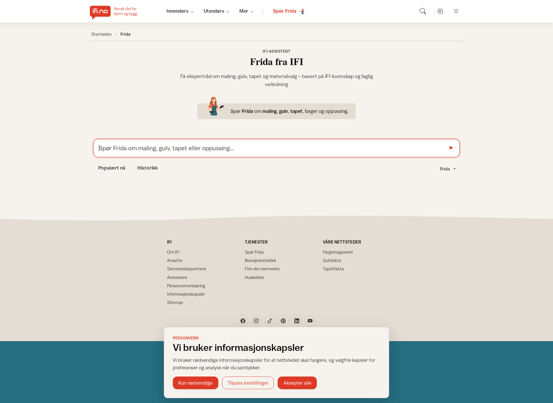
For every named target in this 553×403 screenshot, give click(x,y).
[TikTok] (269, 320)
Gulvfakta (332, 260)
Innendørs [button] (177, 11)
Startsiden (101, 34)
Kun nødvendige (195, 383)
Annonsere (177, 277)
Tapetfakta (333, 268)
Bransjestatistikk (260, 260)
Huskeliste (254, 277)
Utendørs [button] (214, 11)
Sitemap (175, 302)
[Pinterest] (283, 320)
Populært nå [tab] (111, 168)
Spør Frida (254, 252)
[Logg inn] (439, 11)
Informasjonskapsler (186, 294)
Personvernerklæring (186, 285)
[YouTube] (310, 320)
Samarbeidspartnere (186, 268)
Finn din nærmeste (262, 268)
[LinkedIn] (296, 320)
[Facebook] (242, 320)
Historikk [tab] (147, 168)
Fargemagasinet (338, 252)
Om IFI (173, 252)
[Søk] (423, 11)
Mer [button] (243, 11)
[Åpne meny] (456, 11)
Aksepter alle (297, 383)
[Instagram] (256, 320)
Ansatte (174, 260)
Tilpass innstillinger (248, 383)
